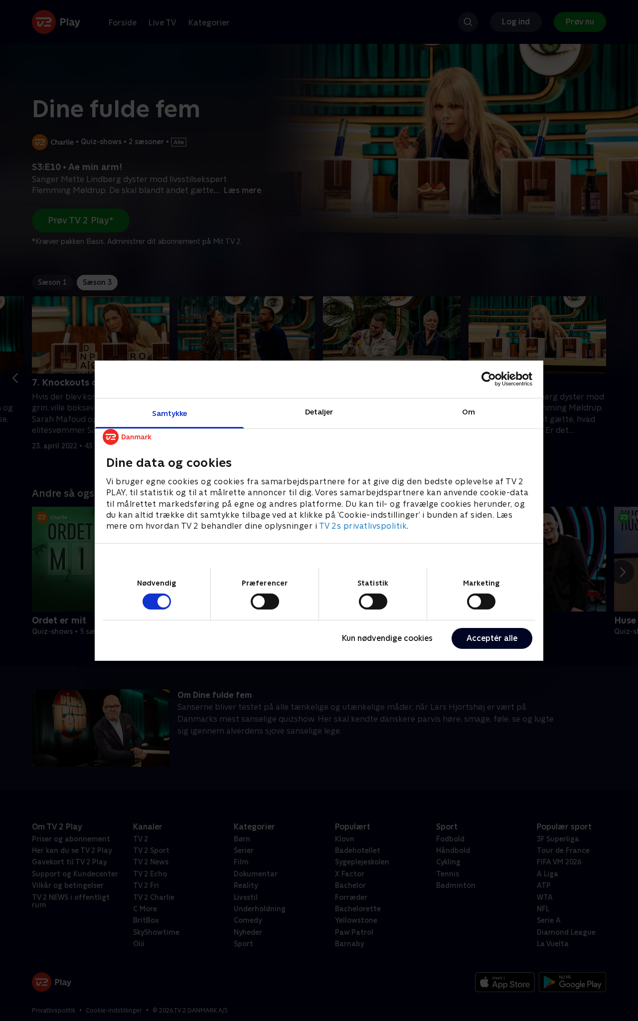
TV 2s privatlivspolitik (363, 526)
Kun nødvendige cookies (387, 638)
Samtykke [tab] (169, 412)
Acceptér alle (492, 638)
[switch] (265, 602)
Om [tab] (468, 411)
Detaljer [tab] (319, 411)
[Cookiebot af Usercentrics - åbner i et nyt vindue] (488, 379)
